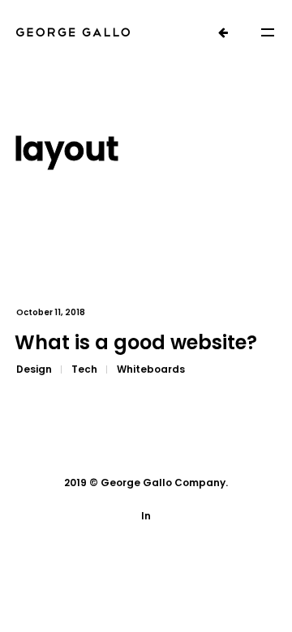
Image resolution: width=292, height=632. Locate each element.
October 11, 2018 (50, 312)
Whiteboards (151, 369)
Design (34, 369)
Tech (84, 369)
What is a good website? (136, 342)
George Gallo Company (163, 482)
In (146, 516)
